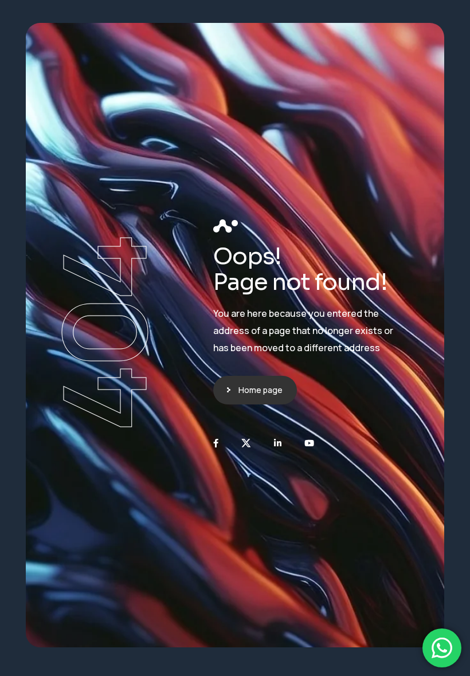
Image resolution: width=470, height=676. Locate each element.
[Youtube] (309, 443)
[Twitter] (246, 443)
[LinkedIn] (277, 443)
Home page (260, 389)
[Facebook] (215, 443)
